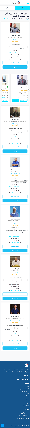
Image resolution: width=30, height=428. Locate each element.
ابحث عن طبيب (24, 387)
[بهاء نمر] (15, 309)
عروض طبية (25, 391)
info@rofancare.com (22, 418)
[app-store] (27, 375)
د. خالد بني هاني (22, 87)
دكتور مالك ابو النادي (15, 35)
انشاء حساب (25, 396)
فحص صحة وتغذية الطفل (8, 330)
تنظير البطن (25, 280)
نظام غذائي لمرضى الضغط (21, 232)
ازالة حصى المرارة (24, 180)
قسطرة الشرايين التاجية (23, 131)
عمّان (17, 53)
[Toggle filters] (2, 425)
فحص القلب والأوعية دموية (12, 131)
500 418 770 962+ (15, 59)
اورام (14, 223)
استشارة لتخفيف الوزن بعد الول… (20, 330)
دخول (26, 394)
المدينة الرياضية (12, 53)
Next (1, 89)
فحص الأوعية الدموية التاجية (21, 133)
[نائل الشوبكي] (15, 112)
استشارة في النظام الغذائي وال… (21, 230)
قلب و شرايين (14, 124)
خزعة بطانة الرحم (18, 280)
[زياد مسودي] (15, 261)
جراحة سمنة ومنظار (14, 321)
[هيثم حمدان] (15, 211)
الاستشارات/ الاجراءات (23, 389)
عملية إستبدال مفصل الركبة (13, 47)
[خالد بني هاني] (19, 80)
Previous (28, 89)
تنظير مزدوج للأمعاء (15, 180)
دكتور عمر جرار (15, 169)
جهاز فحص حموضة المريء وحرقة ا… (20, 182)
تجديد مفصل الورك (23, 48)
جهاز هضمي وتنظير (14, 173)
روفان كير (14, 3)
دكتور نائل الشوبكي (15, 119)
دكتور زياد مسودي (15, 269)
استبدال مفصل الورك (23, 47)
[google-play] (25, 375)
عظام (14, 40)
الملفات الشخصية (15, 63)
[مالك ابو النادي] (15, 28)
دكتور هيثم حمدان (15, 219)
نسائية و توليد (14, 273)
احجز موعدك (15, 67)
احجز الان (15, 100)
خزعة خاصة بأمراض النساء (8, 280)
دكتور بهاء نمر (15, 316)
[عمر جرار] (15, 162)
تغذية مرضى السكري (9, 230)
